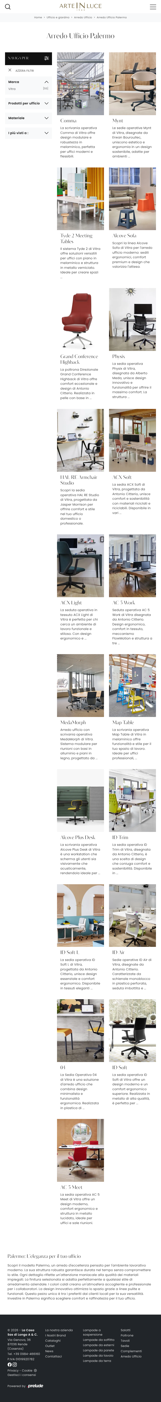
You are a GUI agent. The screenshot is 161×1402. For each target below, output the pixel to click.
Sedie (125, 1346)
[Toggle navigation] (153, 7)
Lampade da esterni (98, 1345)
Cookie (27, 1370)
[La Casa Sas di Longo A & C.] (80, 6)
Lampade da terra (97, 1361)
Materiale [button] (16, 118)
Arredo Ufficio (83, 17)
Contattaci (53, 1356)
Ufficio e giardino (58, 17)
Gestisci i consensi (22, 1375)
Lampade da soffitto (98, 1340)
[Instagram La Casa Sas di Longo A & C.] (15, 1364)
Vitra (13, 89)
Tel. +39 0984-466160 (24, 1354)
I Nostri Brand (55, 1335)
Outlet (50, 1346)
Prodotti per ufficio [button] (24, 103)
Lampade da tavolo (98, 1355)
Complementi (131, 1351)
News (49, 1351)
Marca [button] (13, 82)
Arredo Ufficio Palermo (112, 17)
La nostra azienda (59, 1330)
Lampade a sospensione (93, 1332)
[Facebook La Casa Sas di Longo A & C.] (10, 1364)
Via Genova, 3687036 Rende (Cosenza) (19, 1344)
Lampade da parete (98, 1350)
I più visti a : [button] (18, 133)
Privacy (13, 1370)
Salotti (125, 1330)
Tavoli (125, 1341)
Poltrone (127, 1335)
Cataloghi (53, 1341)
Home (38, 17)
